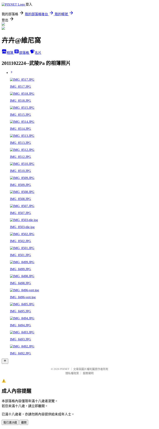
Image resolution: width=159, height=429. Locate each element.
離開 (23, 422)
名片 (38, 53)
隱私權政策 (72, 373)
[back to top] (5, 361)
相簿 (10, 53)
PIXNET (64, 369)
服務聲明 (88, 373)
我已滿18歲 (10, 422)
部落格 (24, 53)
